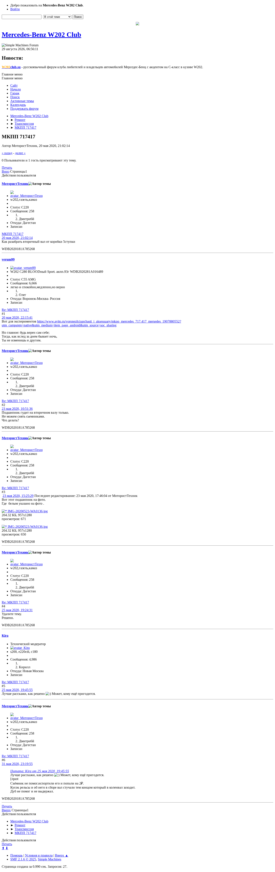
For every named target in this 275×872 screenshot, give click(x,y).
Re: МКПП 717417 (15, 310)
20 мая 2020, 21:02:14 (17, 238)
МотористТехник (15, 184)
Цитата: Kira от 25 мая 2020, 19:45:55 (39, 771)
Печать (7, 167)
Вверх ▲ (61, 855)
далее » (20, 153)
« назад (7, 153)
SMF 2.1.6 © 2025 (23, 859)
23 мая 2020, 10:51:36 (17, 408)
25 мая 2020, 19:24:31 (17, 610)
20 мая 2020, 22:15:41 (17, 317)
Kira (5, 635)
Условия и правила (39, 855)
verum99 (8, 259)
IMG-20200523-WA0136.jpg (27, 511)
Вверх (6, 810)
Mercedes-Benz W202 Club (41, 34)
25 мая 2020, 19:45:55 (17, 690)
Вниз (5, 171)
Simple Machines (49, 859)
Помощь (16, 855)
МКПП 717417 (12, 234)
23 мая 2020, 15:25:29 (18, 496)
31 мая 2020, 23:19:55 (17, 764)
